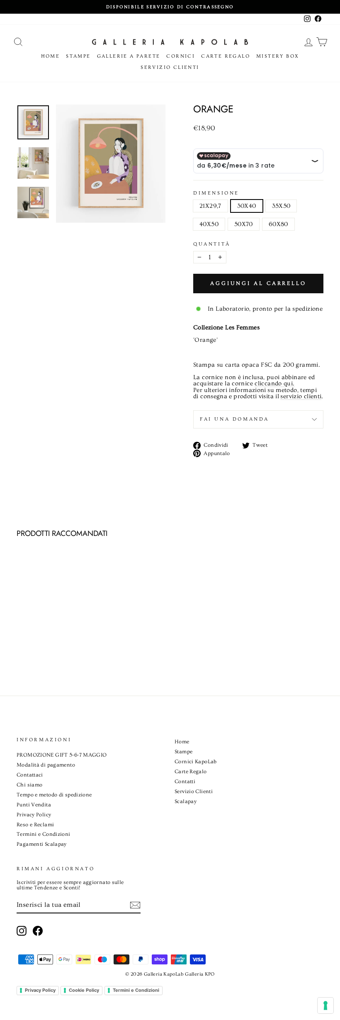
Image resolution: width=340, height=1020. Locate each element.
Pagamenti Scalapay (42, 844)
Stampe (78, 56)
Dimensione (216, 193)
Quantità (212, 244)
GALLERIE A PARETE (128, 56)
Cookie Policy (84, 990)
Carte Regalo (225, 56)
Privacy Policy (34, 815)
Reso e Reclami (35, 825)
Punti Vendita (34, 805)
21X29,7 (210, 205)
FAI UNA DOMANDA (234, 419)
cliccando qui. (274, 383)
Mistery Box (277, 56)
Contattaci (30, 775)
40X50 (209, 224)
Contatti (185, 781)
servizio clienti (300, 396)
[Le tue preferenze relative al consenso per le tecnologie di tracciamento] (325, 1005)
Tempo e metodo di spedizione (54, 795)
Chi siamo (29, 785)
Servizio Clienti (170, 67)
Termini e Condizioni (43, 834)
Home (50, 56)
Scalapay (186, 801)
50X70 (243, 224)
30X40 (246, 205)
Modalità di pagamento (46, 765)
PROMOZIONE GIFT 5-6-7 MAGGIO (62, 755)
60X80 (278, 224)
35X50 (281, 205)
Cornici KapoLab (196, 761)
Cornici (180, 56)
